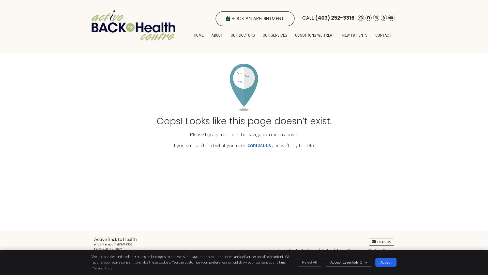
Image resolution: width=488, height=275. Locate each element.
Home (199, 35)
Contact (383, 35)
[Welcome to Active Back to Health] (133, 38)
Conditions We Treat (314, 35)
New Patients (355, 35)
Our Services (275, 35)
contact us (259, 145)
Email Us (384, 242)
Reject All (309, 262)
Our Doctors (243, 35)
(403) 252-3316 (335, 18)
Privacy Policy (102, 268)
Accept (385, 262)
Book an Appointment (258, 19)
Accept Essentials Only (348, 262)
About (217, 35)
